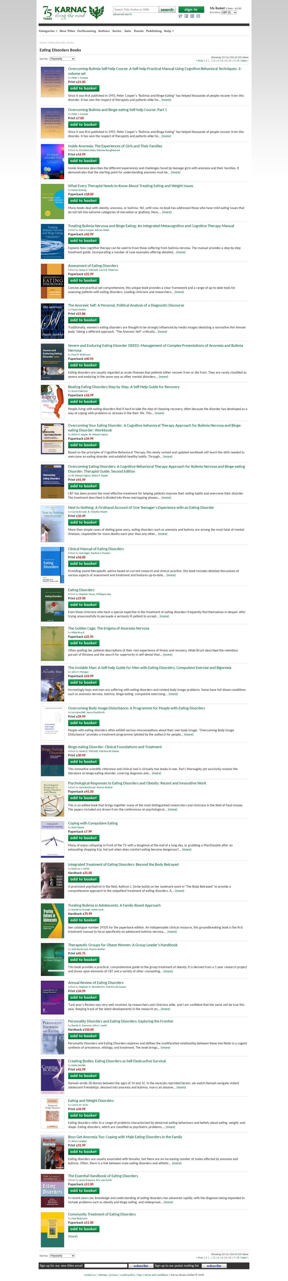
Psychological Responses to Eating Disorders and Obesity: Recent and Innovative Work (137, 783)
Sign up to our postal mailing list (177, 1266)
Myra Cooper (86, 230)
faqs (139, 1275)
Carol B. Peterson (108, 270)
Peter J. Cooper (79, 77)
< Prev (199, 60)
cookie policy (127, 1275)
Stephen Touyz (87, 594)
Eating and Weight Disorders (91, 1101)
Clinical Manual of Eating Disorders (96, 549)
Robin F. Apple (79, 434)
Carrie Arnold (79, 512)
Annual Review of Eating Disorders (95, 983)
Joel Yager (84, 553)
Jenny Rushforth (96, 712)
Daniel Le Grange (80, 909)
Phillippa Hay (103, 594)
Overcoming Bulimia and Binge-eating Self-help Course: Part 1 (117, 110)
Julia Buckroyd (87, 787)
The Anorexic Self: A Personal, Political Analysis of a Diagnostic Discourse (126, 306)
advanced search (122, 14)
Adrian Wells (102, 230)
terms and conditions (156, 1275)
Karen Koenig (78, 190)
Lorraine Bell (78, 712)
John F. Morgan (80, 672)
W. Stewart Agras (98, 434)
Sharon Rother (105, 787)
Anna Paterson (79, 391)
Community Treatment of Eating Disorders (102, 1215)
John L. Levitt (100, 1025)
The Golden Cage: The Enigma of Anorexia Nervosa (108, 629)
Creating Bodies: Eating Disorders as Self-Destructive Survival (117, 1061)
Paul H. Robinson (80, 354)
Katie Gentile (78, 1065)
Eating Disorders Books (61, 42)
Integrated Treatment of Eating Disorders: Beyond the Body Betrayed (123, 865)
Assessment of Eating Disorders (93, 266)
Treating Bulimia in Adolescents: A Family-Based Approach (114, 906)
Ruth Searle (77, 827)
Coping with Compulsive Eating (93, 823)
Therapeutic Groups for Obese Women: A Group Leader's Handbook (123, 945)
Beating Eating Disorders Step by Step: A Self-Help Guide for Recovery (124, 387)
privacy (113, 1275)
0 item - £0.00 (225, 8)
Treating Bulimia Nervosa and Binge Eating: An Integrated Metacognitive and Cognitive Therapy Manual (151, 226)
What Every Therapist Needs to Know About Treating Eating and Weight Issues (130, 186)
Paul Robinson (79, 1218)
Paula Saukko (78, 309)
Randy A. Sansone (81, 1025)
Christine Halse (87, 150)
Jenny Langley (79, 1141)
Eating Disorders (81, 590)
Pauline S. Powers (100, 553)
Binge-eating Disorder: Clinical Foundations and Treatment (115, 747)
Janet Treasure (87, 1180)
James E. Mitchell (88, 270)
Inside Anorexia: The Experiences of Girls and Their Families (115, 146)
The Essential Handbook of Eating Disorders (103, 1176)
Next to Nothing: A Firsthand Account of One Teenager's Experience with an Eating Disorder (141, 508)
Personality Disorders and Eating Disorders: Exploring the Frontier (121, 1022)
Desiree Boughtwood (108, 150)
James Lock (97, 909)
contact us (90, 1275)
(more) (166, 100)
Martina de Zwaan (109, 751)
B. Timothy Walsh (97, 512)
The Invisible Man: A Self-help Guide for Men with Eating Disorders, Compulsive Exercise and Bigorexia (149, 668)
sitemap (102, 1275)
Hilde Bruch (78, 632)
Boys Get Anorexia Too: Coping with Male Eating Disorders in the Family (125, 1137)
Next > (244, 60)
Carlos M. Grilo (79, 1105)
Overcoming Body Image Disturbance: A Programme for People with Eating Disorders (136, 708)
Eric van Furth (104, 1180)
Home (43, 42)
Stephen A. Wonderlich (92, 987)
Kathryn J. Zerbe (80, 868)
